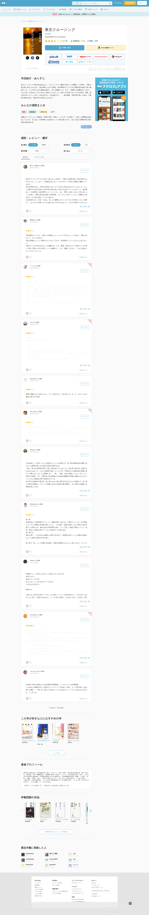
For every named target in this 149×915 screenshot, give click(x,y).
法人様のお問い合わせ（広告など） (101, 890)
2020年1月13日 (34, 324)
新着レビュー (38, 887)
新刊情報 (37, 885)
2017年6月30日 (34, 414)
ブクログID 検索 (56, 893)
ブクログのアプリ (76, 889)
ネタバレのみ (39, 157)
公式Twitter (94, 894)
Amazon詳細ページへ (107, 48)
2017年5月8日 (34, 562)
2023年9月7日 (34, 222)
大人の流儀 (28, 819)
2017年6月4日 (34, 506)
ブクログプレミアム (77, 891)
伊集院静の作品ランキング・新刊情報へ (56, 832)
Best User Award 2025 (78, 899)
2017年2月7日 (34, 673)
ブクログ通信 (38, 893)
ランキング (38, 883)
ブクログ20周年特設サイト (79, 901)
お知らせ (93, 883)
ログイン (142, 3)
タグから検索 (55, 885)
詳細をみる (83, 211)
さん (35, 165)
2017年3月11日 (34, 617)
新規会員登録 (130, 3)
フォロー (85, 170)
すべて (25, 157)
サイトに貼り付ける (32, 68)
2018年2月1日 (34, 381)
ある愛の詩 (56, 740)
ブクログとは (118, 3)
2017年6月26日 (34, 452)
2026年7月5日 (34, 168)
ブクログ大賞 (38, 891)
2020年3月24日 (34, 268)
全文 (86, 145)
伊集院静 (48, 34)
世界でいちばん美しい (74, 740)
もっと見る (85, 127)
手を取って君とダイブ (28, 740)
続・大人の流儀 (75, 819)
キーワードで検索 (57, 883)
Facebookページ (95, 896)
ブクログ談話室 (39, 889)
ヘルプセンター (95, 885)
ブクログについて (76, 883)
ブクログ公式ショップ (78, 893)
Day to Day (43, 819)
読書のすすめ (38, 896)
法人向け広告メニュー (97, 887)
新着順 (44, 145)
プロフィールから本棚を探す (60, 891)
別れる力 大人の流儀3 (62, 819)
